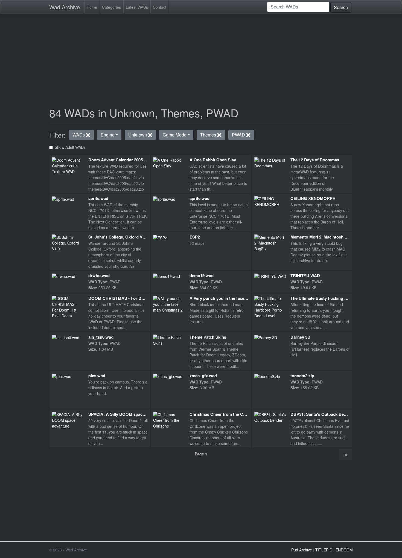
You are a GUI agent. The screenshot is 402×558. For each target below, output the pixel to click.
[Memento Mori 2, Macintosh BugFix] (270, 242)
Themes (208, 135)
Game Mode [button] (175, 135)
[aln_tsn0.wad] (65, 337)
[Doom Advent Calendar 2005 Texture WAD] (68, 165)
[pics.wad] (61, 376)
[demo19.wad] (166, 275)
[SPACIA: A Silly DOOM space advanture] (68, 419)
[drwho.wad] (63, 275)
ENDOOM (344, 550)
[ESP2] (160, 237)
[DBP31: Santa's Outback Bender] (270, 417)
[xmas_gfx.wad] (167, 376)
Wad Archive (64, 7)
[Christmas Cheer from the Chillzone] (169, 419)
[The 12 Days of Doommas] (270, 162)
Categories (111, 7)
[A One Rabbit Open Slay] (169, 162)
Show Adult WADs (70, 147)
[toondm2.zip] (267, 376)
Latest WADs (137, 7)
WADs (79, 135)
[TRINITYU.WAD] (270, 275)
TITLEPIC (323, 550)
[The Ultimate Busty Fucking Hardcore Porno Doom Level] (270, 306)
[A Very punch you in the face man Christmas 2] (169, 304)
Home (92, 7)
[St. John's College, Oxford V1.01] (68, 242)
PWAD (239, 135)
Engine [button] (108, 135)
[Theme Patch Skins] (169, 339)
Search (341, 7)
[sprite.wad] (63, 198)
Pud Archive (301, 550)
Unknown (138, 135)
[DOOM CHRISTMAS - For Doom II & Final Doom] (68, 306)
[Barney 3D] (265, 337)
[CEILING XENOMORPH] (270, 201)
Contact (159, 7)
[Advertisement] (201, 57)
